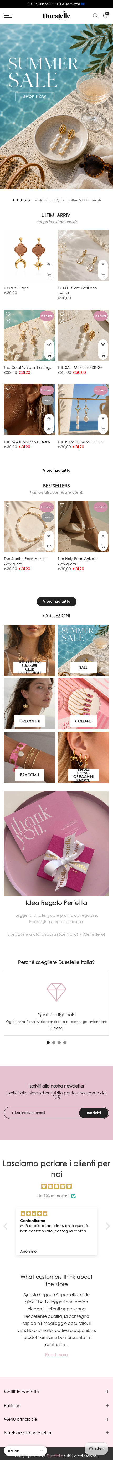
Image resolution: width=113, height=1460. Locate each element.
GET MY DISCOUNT (57, 745)
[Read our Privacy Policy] (94, 773)
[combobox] (29, 724)
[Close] (103, 660)
